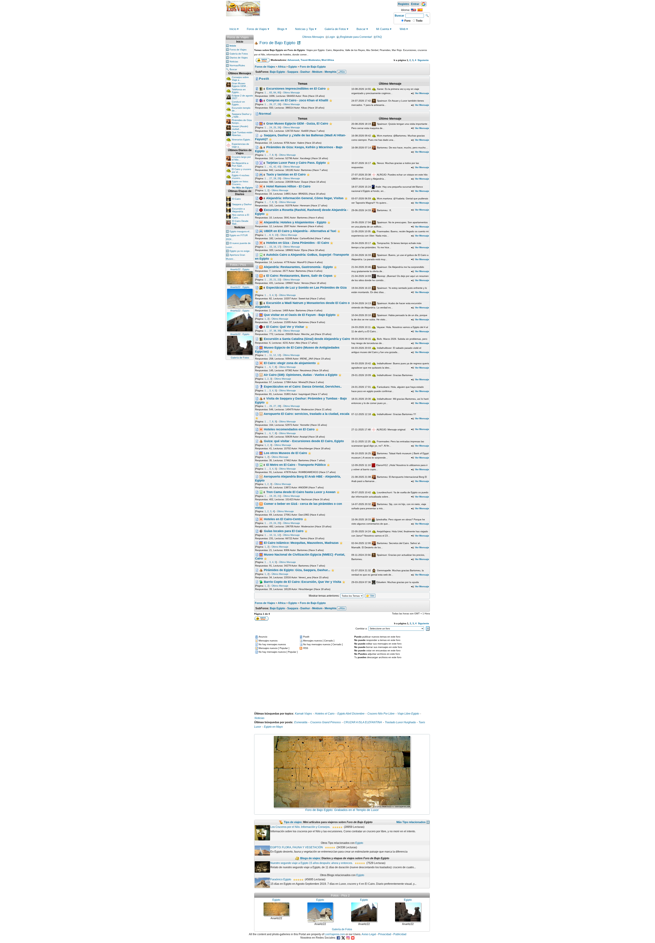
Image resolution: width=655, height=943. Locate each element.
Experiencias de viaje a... (240, 145)
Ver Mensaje (421, 93)
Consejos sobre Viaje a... (240, 78)
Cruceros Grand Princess (325, 722)
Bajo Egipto (277, 71)
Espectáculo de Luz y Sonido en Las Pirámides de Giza (306, 287)
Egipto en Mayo (273, 726)
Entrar (415, 4)
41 (270, 166)
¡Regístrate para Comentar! (355, 36)
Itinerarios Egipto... (242, 139)
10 (276, 235)
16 (274, 246)
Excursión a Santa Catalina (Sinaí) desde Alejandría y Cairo (307, 339)
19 (270, 496)
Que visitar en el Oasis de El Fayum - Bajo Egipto (300, 315)
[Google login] (423, 4)
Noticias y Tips (304, 29)
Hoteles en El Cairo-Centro (283, 519)
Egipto (359, 842)
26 (270, 104)
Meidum (317, 71)
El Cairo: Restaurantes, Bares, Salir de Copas (299, 275)
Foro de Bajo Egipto (277, 43)
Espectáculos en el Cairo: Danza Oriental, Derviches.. (303, 386)
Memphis (330, 71)
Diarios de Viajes (239, 57)
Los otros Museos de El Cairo (285, 453)
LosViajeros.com (335, 934)
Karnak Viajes (303, 713)
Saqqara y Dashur (242, 204)
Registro (403, 4)
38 (274, 330)
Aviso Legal (369, 934)
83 (270, 92)
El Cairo (236, 198)
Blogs (281, 29)
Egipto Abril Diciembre (351, 713)
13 (278, 355)
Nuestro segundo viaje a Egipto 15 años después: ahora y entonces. (311, 863)
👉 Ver (370, 595)
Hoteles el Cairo (324, 713)
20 (270, 279)
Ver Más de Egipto (242, 187)
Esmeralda (300, 722)
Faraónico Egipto (280, 879)
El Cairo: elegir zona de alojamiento (290, 363)
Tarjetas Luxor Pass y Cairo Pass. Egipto (296, 162)
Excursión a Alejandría (238, 210)
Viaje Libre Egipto (408, 713)
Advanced (293, 60)
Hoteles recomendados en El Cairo (289, 429)
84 (274, 92)
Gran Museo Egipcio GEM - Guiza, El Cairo (297, 123)
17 (279, 246)
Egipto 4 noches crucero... (240, 176)
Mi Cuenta (382, 29)
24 (270, 127)
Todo (419, 20)
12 (274, 355)
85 (279, 92)
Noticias (234, 61)
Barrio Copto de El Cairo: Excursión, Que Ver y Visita (302, 582)
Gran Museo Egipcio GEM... (240, 84)
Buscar (399, 15)
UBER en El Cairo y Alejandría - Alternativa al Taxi (300, 231)
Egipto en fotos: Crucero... (240, 183)
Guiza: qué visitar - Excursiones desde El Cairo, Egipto (304, 441)
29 (279, 178)
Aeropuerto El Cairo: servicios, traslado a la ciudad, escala (306, 414)
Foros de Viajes (257, 29)
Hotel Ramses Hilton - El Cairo (288, 186)
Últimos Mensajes (313, 36)
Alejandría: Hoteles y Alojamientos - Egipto (295, 222)
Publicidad (399, 934)
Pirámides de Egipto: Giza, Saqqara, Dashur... (297, 570)
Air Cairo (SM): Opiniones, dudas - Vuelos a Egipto (300, 375)
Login (331, 36)
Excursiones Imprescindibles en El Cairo (296, 88)
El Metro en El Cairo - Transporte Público (296, 464)
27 (274, 104)
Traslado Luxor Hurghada (400, 722)
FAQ (379, 36)
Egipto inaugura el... (240, 231)
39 (279, 330)
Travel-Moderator (310, 60)
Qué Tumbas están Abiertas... (242, 133)
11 (270, 355)
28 (279, 104)
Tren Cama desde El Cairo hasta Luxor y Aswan (301, 492)
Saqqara (292, 71)
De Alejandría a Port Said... (240, 164)
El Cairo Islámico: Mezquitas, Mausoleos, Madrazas (301, 542)
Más (342, 71)
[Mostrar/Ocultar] (252, 36)
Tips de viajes (293, 822)
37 (270, 330)
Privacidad (384, 934)
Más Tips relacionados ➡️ (413, 822)
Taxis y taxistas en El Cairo (286, 174)
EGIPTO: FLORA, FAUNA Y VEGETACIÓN (296, 847)
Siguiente (423, 60)
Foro (407, 20)
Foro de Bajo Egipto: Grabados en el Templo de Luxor (342, 810)
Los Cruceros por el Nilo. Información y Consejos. (300, 826)
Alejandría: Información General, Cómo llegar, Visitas (305, 198)
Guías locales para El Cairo (283, 531)
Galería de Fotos (335, 29)
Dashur (305, 71)
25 (274, 127)
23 (270, 523)
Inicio (232, 29)
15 (270, 246)
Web (402, 29)
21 (274, 279)
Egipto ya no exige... (241, 251)
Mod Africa (328, 60)
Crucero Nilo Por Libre (381, 713)
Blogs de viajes (310, 858)
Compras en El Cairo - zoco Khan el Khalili (297, 100)
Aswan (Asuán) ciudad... (240, 127)
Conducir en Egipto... (238, 103)
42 (274, 166)
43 (279, 166)
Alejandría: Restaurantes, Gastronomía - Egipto (298, 267)
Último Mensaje (291, 92)
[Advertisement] (327, 8)
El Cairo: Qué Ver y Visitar (285, 326)
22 (279, 279)
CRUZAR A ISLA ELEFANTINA (363, 722)
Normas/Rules (237, 65)
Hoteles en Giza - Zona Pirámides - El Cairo (297, 242)
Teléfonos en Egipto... (239, 91)
